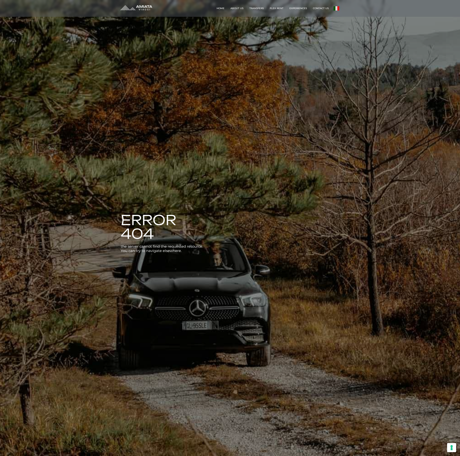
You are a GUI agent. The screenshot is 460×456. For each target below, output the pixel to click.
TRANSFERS (256, 8)
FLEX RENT (276, 8)
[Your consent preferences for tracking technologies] (451, 447)
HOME (220, 8)
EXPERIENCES (298, 8)
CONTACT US (321, 8)
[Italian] (337, 8)
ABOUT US (236, 8)
